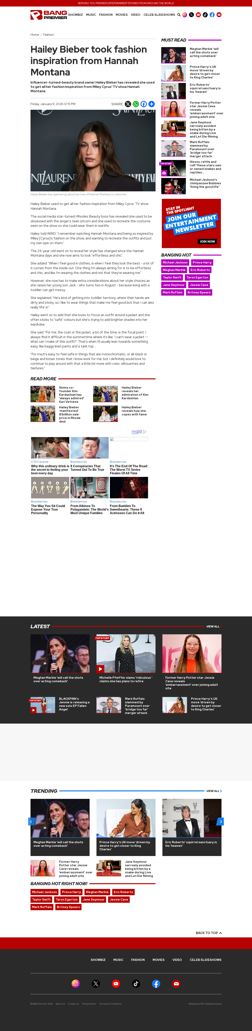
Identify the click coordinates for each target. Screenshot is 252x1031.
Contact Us (73, 1003)
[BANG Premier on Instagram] (184, 14)
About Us (60, 1003)
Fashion (106, 14)
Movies (122, 14)
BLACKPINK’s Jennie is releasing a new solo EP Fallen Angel (74, 704)
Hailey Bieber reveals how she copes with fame (134, 410)
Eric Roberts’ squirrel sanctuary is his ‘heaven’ (205, 88)
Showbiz (75, 14)
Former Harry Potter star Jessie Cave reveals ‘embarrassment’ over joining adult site (191, 683)
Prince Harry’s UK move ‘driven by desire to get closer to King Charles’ (205, 72)
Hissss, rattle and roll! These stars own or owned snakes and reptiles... (205, 167)
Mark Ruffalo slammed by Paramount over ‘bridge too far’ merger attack (202, 149)
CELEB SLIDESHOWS (159, 14)
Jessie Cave (199, 285)
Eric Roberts (200, 270)
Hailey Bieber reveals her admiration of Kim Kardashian (135, 393)
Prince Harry (202, 262)
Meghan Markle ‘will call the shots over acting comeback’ (204, 52)
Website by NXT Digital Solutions (205, 1003)
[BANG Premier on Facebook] (212, 14)
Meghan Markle (174, 270)
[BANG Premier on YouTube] (198, 14)
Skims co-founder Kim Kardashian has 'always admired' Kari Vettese (71, 395)
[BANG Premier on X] (191, 14)
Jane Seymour (174, 285)
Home (35, 35)
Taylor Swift (172, 277)
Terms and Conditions (110, 1003)
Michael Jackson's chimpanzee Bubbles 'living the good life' (205, 183)
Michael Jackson (175, 262)
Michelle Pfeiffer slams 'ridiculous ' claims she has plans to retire (125, 679)
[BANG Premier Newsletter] (219, 14)
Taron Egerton (197, 277)
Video (135, 14)
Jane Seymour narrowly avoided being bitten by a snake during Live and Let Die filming (204, 129)
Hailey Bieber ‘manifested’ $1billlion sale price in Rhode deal (70, 414)
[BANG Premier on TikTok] (205, 14)
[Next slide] (221, 821)
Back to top (207, 933)
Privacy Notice (89, 1003)
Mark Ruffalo (173, 292)
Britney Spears (199, 292)
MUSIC (91, 14)
